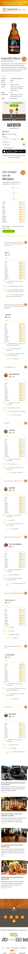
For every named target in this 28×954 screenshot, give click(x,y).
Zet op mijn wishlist (9, 148)
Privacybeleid (22, 953)
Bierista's (19, 184)
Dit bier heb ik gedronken (10, 134)
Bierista (2, 15)
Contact (8, 948)
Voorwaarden (12, 953)
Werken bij (23, 948)
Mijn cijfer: (4, 137)
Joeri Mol (8, 315)
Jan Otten (12, 430)
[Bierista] (9, 10)
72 (14, 61)
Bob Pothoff (12, 714)
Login (11, 226)
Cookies (5, 953)
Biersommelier (15, 948)
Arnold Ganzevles (14, 374)
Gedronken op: (5, 142)
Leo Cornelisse (9, 655)
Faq (3, 948)
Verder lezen (4, 792)
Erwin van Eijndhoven (15, 544)
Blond (11, 80)
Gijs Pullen (12, 488)
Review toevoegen (8, 231)
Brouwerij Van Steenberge (16, 78)
